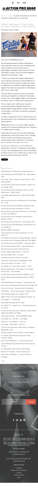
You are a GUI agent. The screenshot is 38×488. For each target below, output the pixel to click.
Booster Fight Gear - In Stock (12, 255)
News (10, 16)
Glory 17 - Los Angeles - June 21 (13, 322)
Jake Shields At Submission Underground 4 (17, 171)
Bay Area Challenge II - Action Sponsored (17, 340)
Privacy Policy (19, 475)
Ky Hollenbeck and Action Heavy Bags (15, 349)
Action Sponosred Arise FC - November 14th (18, 222)
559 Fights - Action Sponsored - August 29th (18, 291)
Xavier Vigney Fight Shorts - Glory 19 (15, 252)
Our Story (12, 382)
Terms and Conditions (19, 470)
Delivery (26, 382)
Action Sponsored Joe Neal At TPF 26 (15, 208)
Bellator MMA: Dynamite (10, 230)
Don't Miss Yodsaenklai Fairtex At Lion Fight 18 (19, 285)
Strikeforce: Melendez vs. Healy (13, 146)
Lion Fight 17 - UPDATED (10, 299)
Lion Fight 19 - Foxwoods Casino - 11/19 (16, 266)
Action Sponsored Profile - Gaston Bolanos (17, 246)
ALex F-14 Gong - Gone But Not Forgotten (17, 288)
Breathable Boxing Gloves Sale (12, 302)
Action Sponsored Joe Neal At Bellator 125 (17, 274)
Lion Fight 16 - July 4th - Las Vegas (14, 319)
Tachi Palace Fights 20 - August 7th (14, 294)
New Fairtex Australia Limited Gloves (15, 249)
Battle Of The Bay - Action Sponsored (15, 351)
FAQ (19, 477)
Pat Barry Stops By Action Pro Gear (14, 257)
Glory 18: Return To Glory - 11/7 (13, 263)
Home (3, 16)
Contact (19, 473)
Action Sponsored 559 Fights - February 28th (18, 243)
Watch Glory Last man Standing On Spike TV (18, 297)
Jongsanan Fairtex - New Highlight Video (16, 316)
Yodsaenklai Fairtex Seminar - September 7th (18, 282)
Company (19, 468)
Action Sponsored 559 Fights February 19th (17, 206)
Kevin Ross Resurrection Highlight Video (16, 260)
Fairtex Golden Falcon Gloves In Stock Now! (18, 332)
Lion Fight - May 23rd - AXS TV (12, 324)
